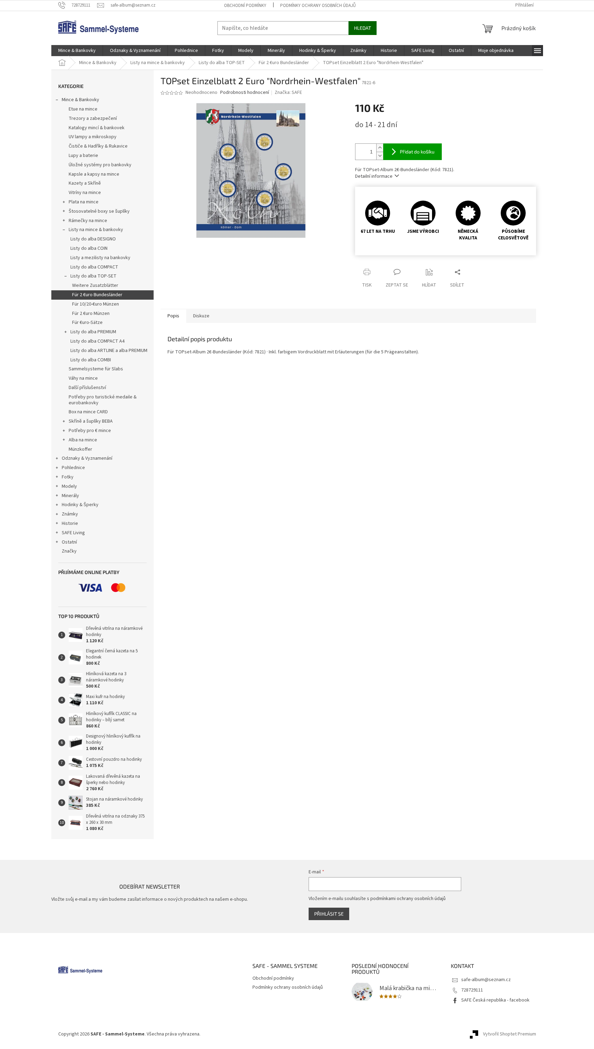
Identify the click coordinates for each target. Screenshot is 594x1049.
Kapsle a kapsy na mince (94, 174)
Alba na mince (83, 440)
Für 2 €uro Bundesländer (97, 294)
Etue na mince (83, 109)
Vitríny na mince (85, 192)
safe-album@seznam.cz (486, 979)
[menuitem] (77, 50)
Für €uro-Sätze (87, 322)
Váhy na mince (83, 378)
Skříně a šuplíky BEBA (91, 421)
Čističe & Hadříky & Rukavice (98, 146)
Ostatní (69, 542)
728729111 (472, 990)
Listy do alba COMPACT (94, 267)
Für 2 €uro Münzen (91, 313)
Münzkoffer (80, 449)
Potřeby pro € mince (90, 430)
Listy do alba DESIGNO (93, 239)
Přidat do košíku (417, 152)
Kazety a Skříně (85, 183)
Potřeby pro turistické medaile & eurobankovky (103, 400)
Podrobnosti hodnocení (244, 92)
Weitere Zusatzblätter (95, 285)
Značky (69, 551)
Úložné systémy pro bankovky (100, 164)
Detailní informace (374, 176)
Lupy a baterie (83, 155)
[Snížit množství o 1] (379, 156)
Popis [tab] (173, 315)
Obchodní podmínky (245, 5)
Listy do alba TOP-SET (93, 276)
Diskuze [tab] (201, 315)
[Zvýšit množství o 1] (379, 148)
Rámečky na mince (88, 220)
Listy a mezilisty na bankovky (100, 257)
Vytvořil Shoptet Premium (509, 1034)
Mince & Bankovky (80, 99)
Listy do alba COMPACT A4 (97, 341)
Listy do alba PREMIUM (93, 331)
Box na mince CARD (88, 411)
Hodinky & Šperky (80, 504)
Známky (70, 514)
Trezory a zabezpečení (93, 118)
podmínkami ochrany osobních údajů (408, 898)
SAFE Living (73, 532)
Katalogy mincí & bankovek (96, 127)
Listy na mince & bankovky (96, 229)
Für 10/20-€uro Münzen (95, 304)
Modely (69, 486)
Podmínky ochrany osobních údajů (318, 5)
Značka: (288, 92)
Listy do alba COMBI (90, 359)
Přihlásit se (329, 914)
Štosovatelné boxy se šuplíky (99, 211)
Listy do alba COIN (88, 248)
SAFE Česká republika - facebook (495, 1000)
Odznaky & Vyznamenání (87, 458)
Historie (70, 523)
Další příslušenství (87, 387)
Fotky (68, 477)
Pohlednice (73, 467)
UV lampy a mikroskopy (93, 136)
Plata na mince (83, 202)
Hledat (362, 28)
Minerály (70, 495)
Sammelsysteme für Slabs (96, 368)
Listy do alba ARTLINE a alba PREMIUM (108, 350)
